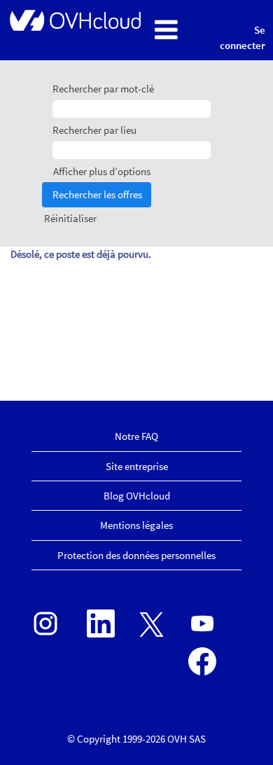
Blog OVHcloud (137, 495)
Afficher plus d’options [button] (101, 171)
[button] (175, 30)
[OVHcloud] (74, 20)
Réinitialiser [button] (70, 218)
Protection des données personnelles (136, 555)
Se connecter (242, 37)
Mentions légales (136, 525)
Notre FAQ (136, 436)
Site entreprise (137, 466)
